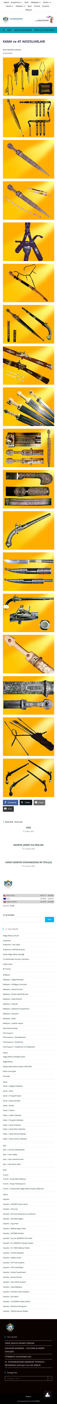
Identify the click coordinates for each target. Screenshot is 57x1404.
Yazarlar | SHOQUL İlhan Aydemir (16, 1292)
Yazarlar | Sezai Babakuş (12, 1287)
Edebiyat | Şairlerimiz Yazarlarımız (16, 1009)
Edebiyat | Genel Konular (13, 989)
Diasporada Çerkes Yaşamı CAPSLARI (17, 1066)
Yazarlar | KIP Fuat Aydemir (14, 1262)
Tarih (26, 2)
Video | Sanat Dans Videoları (14, 1129)
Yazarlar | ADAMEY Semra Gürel (15, 1204)
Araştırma (15, 2)
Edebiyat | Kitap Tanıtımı (12, 999)
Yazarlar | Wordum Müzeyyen (15, 1306)
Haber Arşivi (7, 964)
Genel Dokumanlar (10, 1028)
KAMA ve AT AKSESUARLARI (45, 30)
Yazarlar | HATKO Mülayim (13, 1253)
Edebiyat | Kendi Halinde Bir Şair (15, 994)
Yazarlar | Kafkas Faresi (12, 1257)
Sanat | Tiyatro (9, 1110)
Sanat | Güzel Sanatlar (11, 1100)
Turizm (37, 6)
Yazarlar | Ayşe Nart (11, 1223)
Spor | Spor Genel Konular (13, 1159)
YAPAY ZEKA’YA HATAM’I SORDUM (19, 1343)
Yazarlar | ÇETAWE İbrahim (13, 1233)
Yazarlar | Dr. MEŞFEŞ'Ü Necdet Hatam (18, 1243)
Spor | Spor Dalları (10, 1154)
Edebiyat (34, 2)
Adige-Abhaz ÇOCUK (11, 935)
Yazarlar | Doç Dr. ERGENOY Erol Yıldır (17, 1238)
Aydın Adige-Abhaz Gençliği (13, 954)
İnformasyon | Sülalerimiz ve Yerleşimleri (19, 1047)
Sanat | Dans (8, 1091)
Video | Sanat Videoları (12, 1125)
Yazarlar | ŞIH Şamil (10, 1296)
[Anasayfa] (4, 30)
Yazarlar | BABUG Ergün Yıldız (14, 1228)
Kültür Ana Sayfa (9, 1071)
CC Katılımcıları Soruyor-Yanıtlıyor (16, 959)
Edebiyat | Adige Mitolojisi (13, 979)
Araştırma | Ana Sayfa (11, 944)
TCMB (12, 905)
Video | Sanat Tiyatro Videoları (15, 1139)
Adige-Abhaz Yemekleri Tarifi (14, 1057)
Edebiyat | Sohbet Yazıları (13, 1023)
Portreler (6, 1076)
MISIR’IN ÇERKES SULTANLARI (28, 844)
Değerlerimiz (8, 1061)
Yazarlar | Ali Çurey (10, 1209)
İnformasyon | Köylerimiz (13, 1042)
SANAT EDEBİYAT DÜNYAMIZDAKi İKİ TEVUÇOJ (28, 862)
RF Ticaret (7, 969)
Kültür (46, 2)
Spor (30, 6)
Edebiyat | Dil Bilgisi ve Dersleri (15, 984)
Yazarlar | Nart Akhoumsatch (14, 1282)
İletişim (28, 10)
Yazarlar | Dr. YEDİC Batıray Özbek (16, 1248)
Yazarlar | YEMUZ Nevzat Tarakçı (15, 1311)
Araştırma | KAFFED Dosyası (14, 949)
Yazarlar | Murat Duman (12, 1277)
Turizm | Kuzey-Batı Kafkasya (14, 1179)
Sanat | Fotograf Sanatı (12, 1096)
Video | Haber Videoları (12, 1115)
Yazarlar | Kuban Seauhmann (14, 1272)
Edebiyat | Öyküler (10, 1004)
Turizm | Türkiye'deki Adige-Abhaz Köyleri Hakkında (23, 1188)
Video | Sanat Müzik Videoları (14, 1134)
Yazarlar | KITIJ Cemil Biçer (13, 1267)
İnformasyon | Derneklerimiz (14, 1037)
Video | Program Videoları (13, 1120)
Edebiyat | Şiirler (9, 1018)
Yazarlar (45, 6)
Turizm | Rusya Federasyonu (14, 1183)
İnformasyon (8, 1033)
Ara (49, 919)
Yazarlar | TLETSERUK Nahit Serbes (16, 1301)
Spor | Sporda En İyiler (12, 1164)
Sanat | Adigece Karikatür (13, 1086)
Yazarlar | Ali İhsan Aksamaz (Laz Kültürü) (19, 1214)
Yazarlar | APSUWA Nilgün (13, 1219)
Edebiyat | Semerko (11, 1013)
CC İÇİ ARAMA (8, 915)
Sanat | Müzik (8, 1105)
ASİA (28, 827)
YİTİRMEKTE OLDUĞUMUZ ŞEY (18, 1356)
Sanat (8, 6)
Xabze (6, 2)
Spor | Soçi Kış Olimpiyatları (14, 1149)
